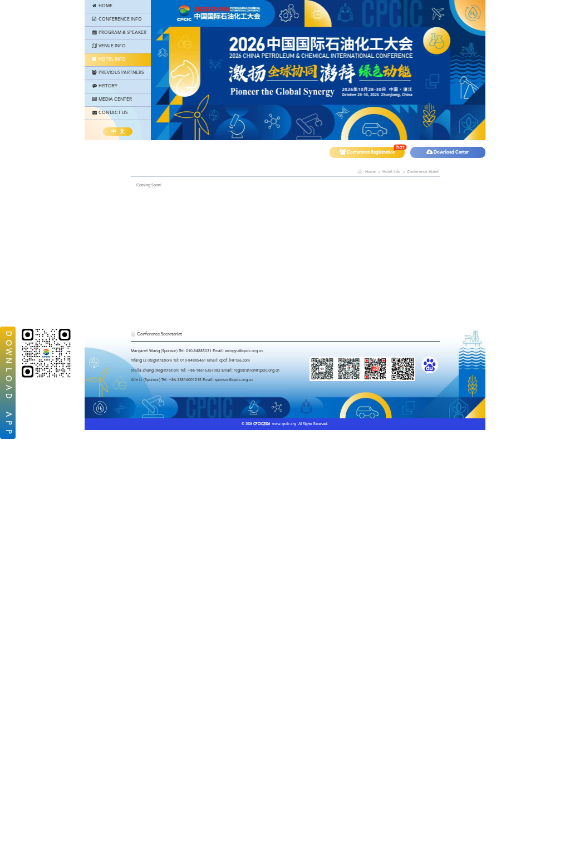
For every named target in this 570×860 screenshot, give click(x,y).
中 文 (118, 131)
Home (104, 6)
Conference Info (119, 19)
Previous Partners (120, 73)
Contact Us (112, 113)
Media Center (114, 99)
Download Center (451, 152)
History (107, 86)
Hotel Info (111, 59)
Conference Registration (370, 152)
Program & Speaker (121, 33)
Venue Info (111, 46)
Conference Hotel (423, 172)
